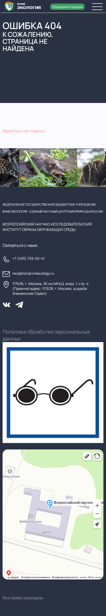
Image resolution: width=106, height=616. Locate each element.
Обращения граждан (67, 7)
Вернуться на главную (24, 131)
